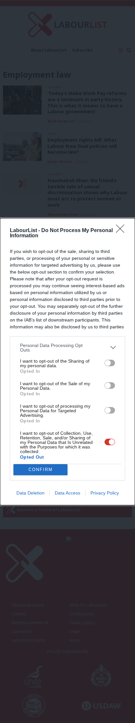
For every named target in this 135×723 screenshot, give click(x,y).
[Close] (122, 231)
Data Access (67, 492)
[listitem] (67, 347)
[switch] (110, 363)
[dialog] (67, 361)
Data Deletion (30, 492)
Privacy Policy (104, 492)
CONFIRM (41, 469)
